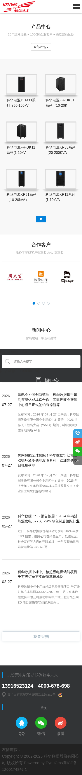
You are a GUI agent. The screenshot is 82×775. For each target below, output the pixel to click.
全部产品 (40, 47)
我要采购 (41, 636)
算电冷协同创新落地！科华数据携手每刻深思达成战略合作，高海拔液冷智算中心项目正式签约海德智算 (47, 400)
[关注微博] (77, 442)
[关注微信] (77, 451)
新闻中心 (52, 380)
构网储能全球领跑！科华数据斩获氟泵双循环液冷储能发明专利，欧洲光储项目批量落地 (47, 460)
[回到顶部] (77, 460)
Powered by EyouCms (43, 763)
